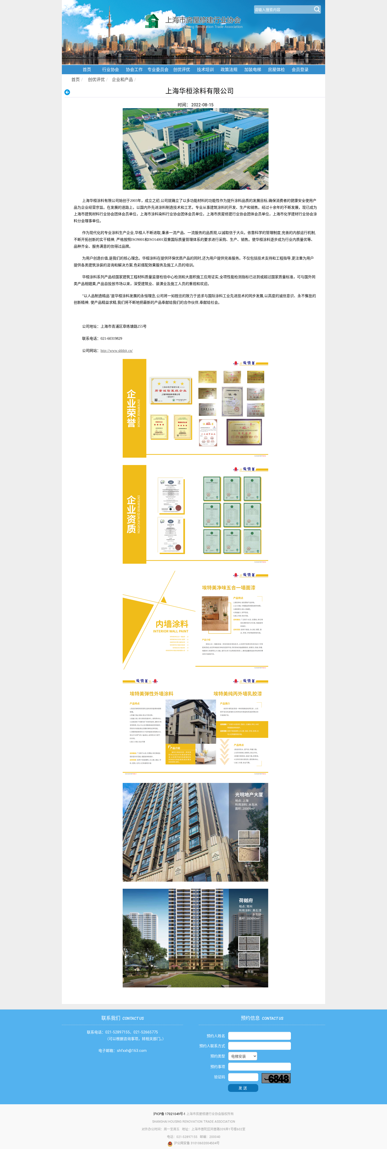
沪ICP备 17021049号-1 (169, 1114)
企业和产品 (122, 79)
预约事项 (217, 1067)
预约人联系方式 (212, 1046)
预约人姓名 (216, 1036)
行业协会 (110, 69)
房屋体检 (276, 69)
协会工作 (134, 69)
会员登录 (300, 69)
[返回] (68, 92)
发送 (243, 1088)
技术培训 (205, 69)
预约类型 (217, 1056)
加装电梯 (252, 69)
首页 (87, 69)
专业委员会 (157, 69)
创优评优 (181, 69)
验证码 (219, 1077)
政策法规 (229, 69)
